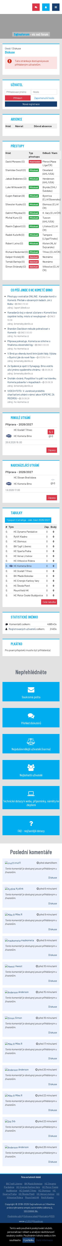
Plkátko (16, 644)
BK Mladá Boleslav (33, 1183)
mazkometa (27, 940)
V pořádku (28, 1240)
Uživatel (17, 84)
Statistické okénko (24, 617)
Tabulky (16, 513)
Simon (18, 1017)
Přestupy (17, 146)
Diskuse (52, 877)
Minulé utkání (20, 417)
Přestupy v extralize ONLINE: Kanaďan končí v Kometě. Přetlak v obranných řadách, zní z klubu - (31, 300)
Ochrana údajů (30, 1216)
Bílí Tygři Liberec (14, 1183)
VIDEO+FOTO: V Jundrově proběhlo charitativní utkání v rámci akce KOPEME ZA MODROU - (30, 394)
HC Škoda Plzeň (27, 1193)
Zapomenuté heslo (44, 97)
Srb (13, 1121)
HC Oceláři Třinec (27, 1190)
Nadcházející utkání (25, 465)
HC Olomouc (44, 1190)
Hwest (18, 966)
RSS (52, 1216)
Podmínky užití (15, 1216)
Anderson (23, 991)
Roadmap (38, 1221)
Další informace (44, 1240)
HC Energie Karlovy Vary (28, 1187)
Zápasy (52, 450)
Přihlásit (17, 97)
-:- (52, 479)
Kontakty (44, 1216)
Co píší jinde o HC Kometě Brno (31, 290)
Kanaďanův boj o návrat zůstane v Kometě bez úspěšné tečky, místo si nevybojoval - (32, 316)
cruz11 (17, 862)
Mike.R (18, 914)
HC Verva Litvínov (45, 1193)
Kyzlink (19, 888)
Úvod (7, 48)
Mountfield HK (32, 1197)
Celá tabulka (49, 601)
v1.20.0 (28, 1221)
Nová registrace (31, 104)
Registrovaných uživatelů (22, 628)
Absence (16, 119)
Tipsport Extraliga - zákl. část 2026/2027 (28, 519)
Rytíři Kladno (47, 1197)
